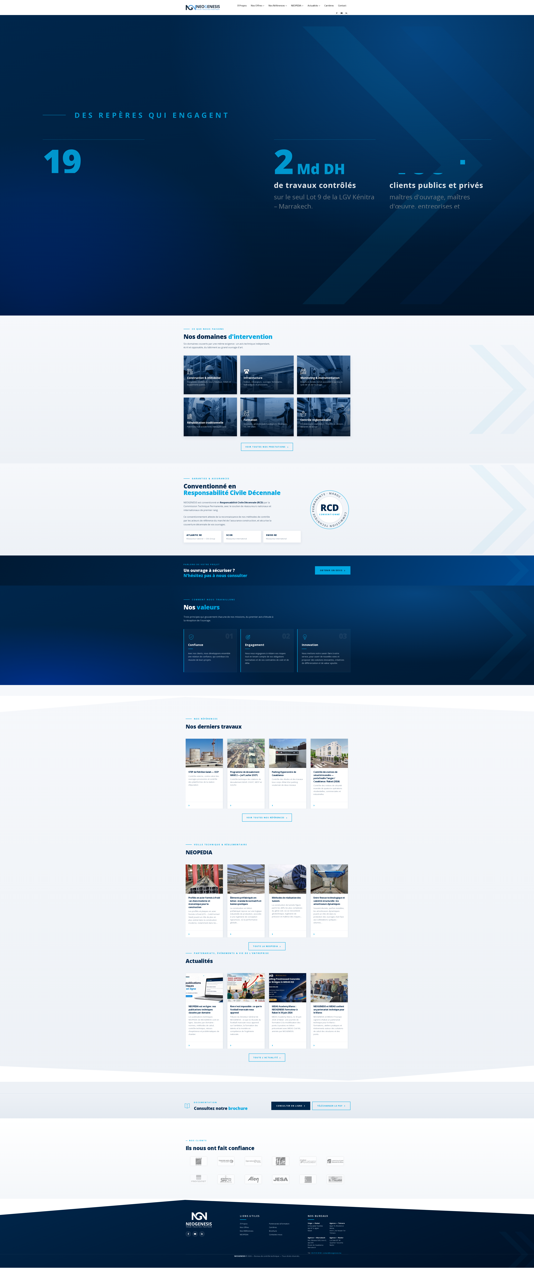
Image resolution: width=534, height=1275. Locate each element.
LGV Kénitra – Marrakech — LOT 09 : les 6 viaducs (244, 773)
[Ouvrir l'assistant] (527, 1268)
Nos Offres (256, 5)
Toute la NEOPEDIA (265, 946)
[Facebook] (337, 13)
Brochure (273, 1231)
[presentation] (186, 1161)
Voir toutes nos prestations (265, 447)
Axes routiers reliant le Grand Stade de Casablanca (287, 773)
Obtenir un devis (331, 570)
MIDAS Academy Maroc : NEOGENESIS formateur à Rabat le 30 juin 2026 (284, 1009)
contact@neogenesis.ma (332, 1253)
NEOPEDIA (296, 5)
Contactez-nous (275, 1234)
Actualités (313, 5)
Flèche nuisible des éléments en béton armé (286, 899)
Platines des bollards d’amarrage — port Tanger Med (202, 775)
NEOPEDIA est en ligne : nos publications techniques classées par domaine (202, 1009)
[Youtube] (341, 13)
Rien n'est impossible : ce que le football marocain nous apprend (246, 1009)
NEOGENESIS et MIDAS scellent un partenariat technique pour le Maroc (328, 1009)
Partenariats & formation (279, 1224)
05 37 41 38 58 (316, 1253)
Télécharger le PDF (330, 1106)
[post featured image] (204, 753)
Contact (342, 5)
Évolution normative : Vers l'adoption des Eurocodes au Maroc (202, 901)
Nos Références (277, 5)
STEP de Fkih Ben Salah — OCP (329, 771)
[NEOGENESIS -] (203, 7)
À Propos (242, 5)
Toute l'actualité (265, 1057)
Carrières (329, 5)
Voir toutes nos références (266, 817)
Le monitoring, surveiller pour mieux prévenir (245, 899)
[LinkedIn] (346, 13)
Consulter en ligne (289, 1106)
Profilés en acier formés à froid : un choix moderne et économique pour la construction (329, 902)
